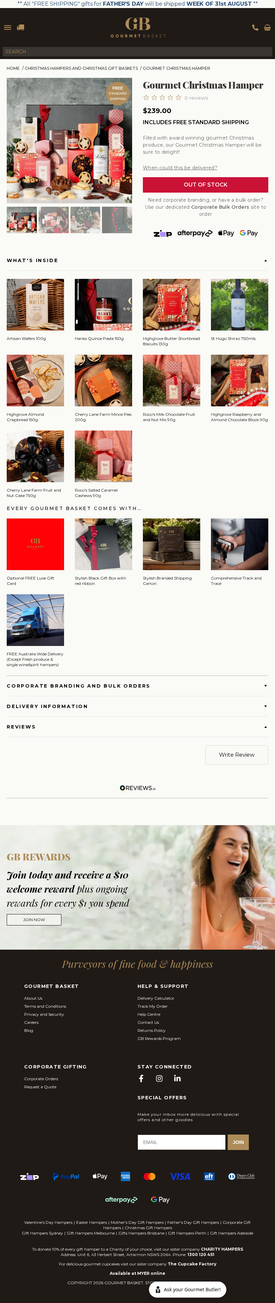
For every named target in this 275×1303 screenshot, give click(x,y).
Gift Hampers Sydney (42, 1233)
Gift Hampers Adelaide (231, 1233)
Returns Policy (152, 1030)
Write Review (237, 755)
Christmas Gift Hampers (148, 1227)
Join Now (34, 919)
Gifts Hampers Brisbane (141, 1233)
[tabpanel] (69, 140)
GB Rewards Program (159, 1038)
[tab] (22, 220)
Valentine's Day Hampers (48, 1222)
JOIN (238, 1142)
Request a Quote (40, 1086)
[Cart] (267, 27)
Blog (28, 1030)
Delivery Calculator (156, 998)
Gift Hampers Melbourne (91, 1233)
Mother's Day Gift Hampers (137, 1222)
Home (13, 68)
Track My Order (153, 1006)
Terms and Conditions (45, 1006)
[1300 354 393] (255, 27)
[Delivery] (20, 27)
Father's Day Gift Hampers (193, 1222)
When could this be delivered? (180, 168)
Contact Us (148, 1022)
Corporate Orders (41, 1078)
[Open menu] (7, 27)
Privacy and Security (44, 1014)
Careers (31, 1022)
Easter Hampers (91, 1222)
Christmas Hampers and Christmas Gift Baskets (81, 68)
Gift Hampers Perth (187, 1233)
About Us (33, 998)
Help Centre (149, 1014)
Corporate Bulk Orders (220, 207)
